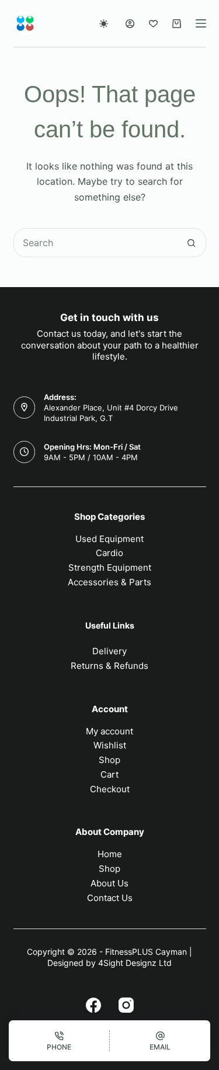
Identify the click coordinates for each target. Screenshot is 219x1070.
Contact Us (110, 897)
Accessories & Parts (109, 582)
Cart (109, 774)
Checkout (110, 789)
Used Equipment (109, 538)
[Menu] (201, 23)
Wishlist (109, 745)
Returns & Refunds (109, 665)
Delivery (109, 651)
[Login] (130, 23)
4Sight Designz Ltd (135, 963)
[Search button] (192, 243)
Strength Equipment (109, 567)
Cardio (109, 552)
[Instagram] (126, 1005)
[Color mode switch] (103, 23)
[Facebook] (93, 1005)
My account (109, 731)
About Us (109, 883)
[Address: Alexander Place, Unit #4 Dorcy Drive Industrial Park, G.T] (24, 407)
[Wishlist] (153, 23)
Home (110, 854)
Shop (109, 759)
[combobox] (96, 242)
